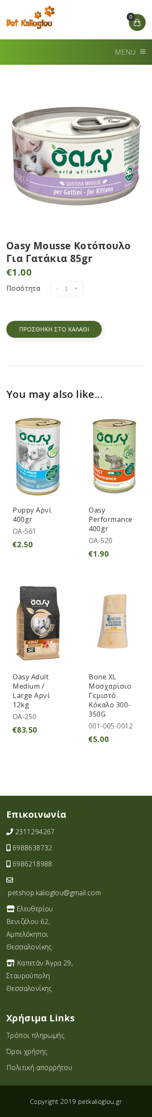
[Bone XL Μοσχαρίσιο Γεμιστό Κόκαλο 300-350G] (114, 622)
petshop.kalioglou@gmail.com (54, 892)
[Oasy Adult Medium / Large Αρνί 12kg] (38, 622)
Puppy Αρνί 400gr (32, 514)
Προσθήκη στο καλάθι (54, 329)
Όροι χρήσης (26, 1051)
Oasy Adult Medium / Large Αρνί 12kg (31, 690)
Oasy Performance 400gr (111, 519)
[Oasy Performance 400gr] (114, 455)
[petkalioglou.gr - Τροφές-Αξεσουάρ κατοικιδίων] (30, 17)
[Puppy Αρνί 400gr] (38, 455)
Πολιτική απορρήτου (39, 1067)
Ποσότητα (23, 288)
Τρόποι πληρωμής (35, 1035)
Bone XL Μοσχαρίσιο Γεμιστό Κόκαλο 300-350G (110, 695)
